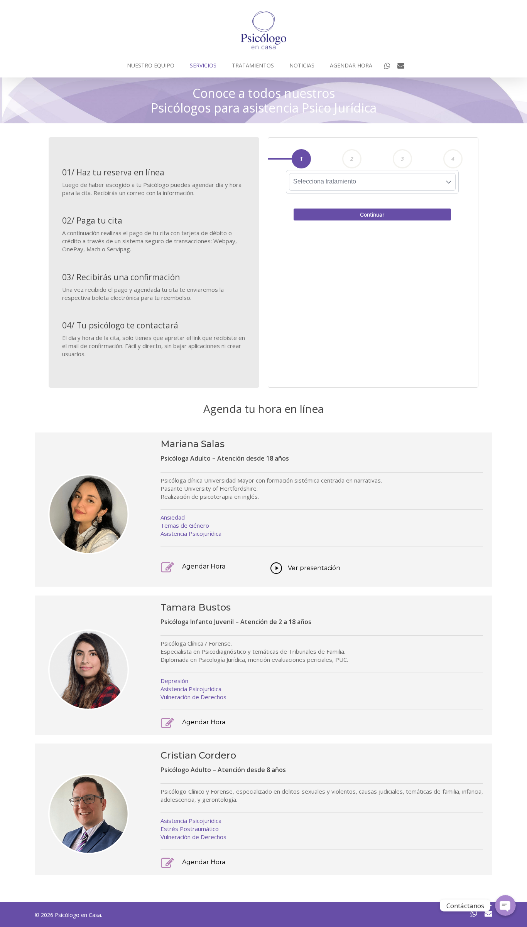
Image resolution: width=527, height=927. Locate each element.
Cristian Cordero (198, 755)
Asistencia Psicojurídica (190, 533)
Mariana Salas (192, 443)
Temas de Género (184, 525)
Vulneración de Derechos (193, 697)
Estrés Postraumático (189, 829)
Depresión (174, 681)
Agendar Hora (203, 566)
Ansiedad (172, 517)
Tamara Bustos (195, 607)
